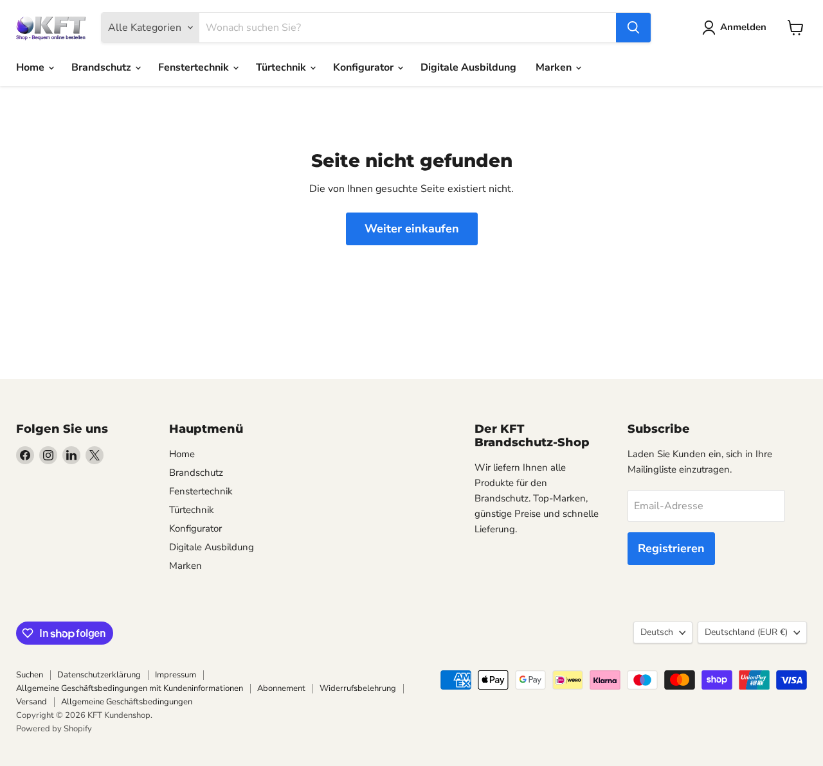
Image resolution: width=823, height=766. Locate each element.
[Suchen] (633, 27)
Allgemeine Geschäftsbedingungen (126, 702)
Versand (31, 702)
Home (31, 67)
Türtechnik (282, 67)
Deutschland (746, 632)
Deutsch (656, 632)
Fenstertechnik (194, 67)
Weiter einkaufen (412, 228)
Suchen (29, 675)
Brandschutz (102, 67)
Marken (555, 67)
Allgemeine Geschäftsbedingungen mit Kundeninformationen (129, 688)
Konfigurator (364, 67)
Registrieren (671, 548)
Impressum (175, 675)
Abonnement (281, 688)
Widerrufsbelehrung (358, 688)
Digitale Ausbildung (468, 67)
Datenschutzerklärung (99, 675)
